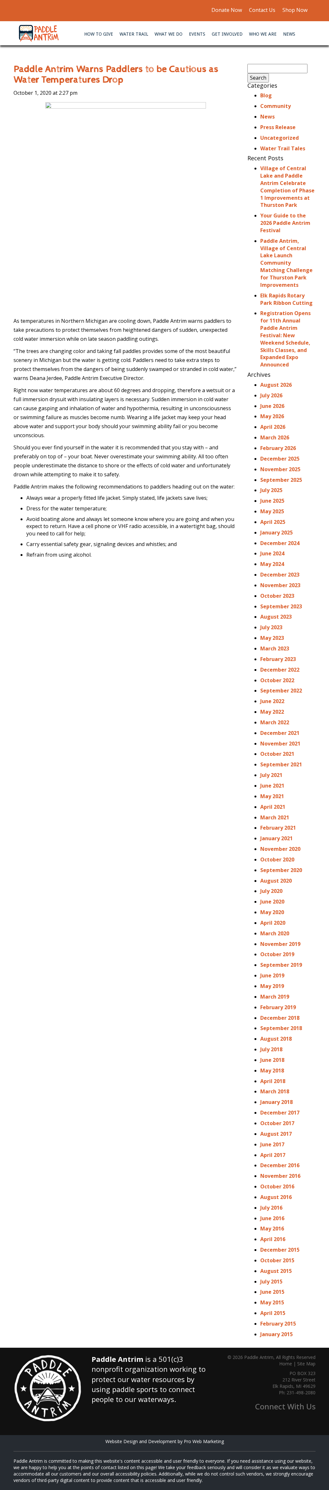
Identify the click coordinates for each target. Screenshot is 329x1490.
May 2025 (272, 511)
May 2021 (272, 796)
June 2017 (272, 1144)
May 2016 (272, 1228)
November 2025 (280, 469)
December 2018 (279, 1017)
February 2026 (278, 448)
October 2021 (277, 753)
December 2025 (279, 458)
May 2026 (272, 416)
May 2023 (272, 637)
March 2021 (274, 817)
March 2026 (274, 437)
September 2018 (281, 1028)
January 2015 (276, 1334)
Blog (266, 95)
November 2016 (280, 1175)
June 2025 (272, 500)
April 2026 (272, 426)
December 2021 (279, 732)
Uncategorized (279, 137)
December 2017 (279, 1112)
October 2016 (277, 1186)
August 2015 (276, 1270)
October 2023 (277, 595)
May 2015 (272, 1302)
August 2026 (276, 384)
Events (197, 34)
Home (285, 1364)
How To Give (98, 34)
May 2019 (272, 986)
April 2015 (272, 1313)
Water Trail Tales (282, 148)
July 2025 (271, 490)
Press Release (278, 127)
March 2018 (274, 1091)
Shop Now (294, 9)
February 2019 (278, 1007)
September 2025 (281, 479)
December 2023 (279, 574)
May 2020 (272, 912)
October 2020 (277, 859)
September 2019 (281, 964)
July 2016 (271, 1207)
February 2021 (278, 827)
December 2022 (279, 669)
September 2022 (281, 690)
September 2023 (281, 606)
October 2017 (277, 1123)
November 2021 (280, 743)
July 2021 (271, 775)
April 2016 (272, 1239)
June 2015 (272, 1291)
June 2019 (272, 975)
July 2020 (271, 891)
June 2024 (272, 553)
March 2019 (274, 996)
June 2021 (272, 785)
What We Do (168, 34)
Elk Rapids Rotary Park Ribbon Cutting (286, 299)
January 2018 (276, 1102)
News (289, 34)
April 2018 (272, 1081)
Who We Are (263, 34)
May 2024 (272, 564)
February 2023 (278, 659)
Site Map (306, 1364)
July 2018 (271, 1049)
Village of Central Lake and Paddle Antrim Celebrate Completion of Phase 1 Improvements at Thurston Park (287, 186)
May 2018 (272, 1070)
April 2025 (272, 521)
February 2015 (278, 1323)
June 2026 (272, 406)
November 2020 (280, 848)
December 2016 (279, 1165)
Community (275, 106)
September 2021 (281, 764)
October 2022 (277, 680)
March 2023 (274, 648)
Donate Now (226, 9)
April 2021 (272, 806)
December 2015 (279, 1249)
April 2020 (272, 922)
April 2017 (272, 1155)
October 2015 (277, 1260)
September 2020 (281, 870)
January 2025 (276, 532)
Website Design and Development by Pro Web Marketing (164, 1441)
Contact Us (262, 9)
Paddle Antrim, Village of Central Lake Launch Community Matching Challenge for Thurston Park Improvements (286, 262)
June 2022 (272, 701)
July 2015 (271, 1281)
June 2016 (272, 1218)
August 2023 (276, 616)
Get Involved (227, 34)
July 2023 (271, 627)
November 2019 (280, 944)
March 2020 (274, 933)
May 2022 (272, 711)
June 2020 (272, 901)
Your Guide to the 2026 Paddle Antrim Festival (285, 223)
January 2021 (276, 838)
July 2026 (271, 395)
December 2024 (279, 543)
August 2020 (276, 880)
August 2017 (276, 1133)
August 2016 (276, 1197)
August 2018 (276, 1038)
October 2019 (277, 954)
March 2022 (274, 722)
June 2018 (272, 1059)
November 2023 (280, 585)
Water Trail (134, 34)
